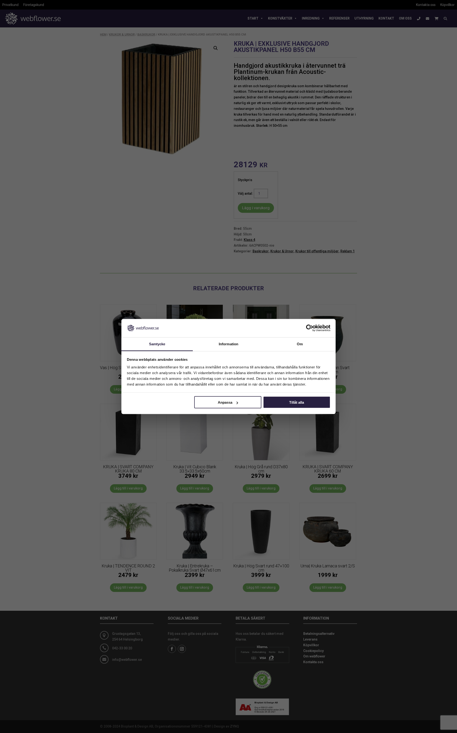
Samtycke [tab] (157, 344)
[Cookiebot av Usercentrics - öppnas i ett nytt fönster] (309, 328)
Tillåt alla (296, 402)
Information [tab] (228, 344)
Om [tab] (300, 344)
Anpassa (225, 402)
